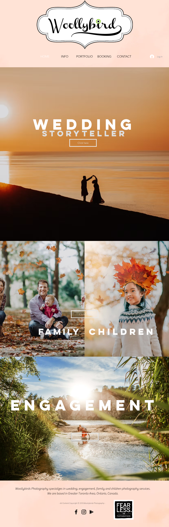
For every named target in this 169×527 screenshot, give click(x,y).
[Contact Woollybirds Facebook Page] (76, 512)
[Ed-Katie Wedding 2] (72, 232)
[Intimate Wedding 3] (96, 232)
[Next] (150, 154)
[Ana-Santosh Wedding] (57, 232)
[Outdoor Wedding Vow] (102, 232)
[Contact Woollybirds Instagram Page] (84, 512)
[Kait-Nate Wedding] (63, 232)
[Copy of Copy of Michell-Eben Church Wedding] (84, 232)
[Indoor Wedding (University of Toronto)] (111, 232)
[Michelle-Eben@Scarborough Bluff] (99, 232)
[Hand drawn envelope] (123, 510)
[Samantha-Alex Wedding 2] (69, 232)
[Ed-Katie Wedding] (51, 232)
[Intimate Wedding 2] (93, 232)
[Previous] (18, 154)
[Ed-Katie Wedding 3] (81, 232)
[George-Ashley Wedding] (54, 232)
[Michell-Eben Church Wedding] (60, 232)
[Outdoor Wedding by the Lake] (105, 232)
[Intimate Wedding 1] (90, 232)
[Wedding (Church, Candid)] (87, 232)
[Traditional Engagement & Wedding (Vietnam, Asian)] (114, 232)
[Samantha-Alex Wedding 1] (66, 232)
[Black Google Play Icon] (91, 512)
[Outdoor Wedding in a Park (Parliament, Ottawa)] (108, 232)
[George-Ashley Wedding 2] (75, 232)
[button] (84, 56)
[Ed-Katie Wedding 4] (78, 232)
